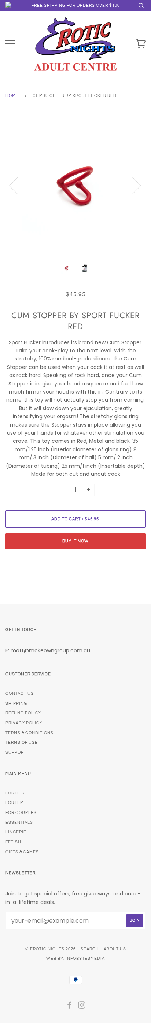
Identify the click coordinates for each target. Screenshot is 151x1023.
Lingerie (15, 832)
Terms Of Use (21, 742)
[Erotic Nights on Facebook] (69, 1007)
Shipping (16, 703)
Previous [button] (17, 185)
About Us (115, 949)
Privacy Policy (24, 723)
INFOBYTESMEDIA (85, 958)
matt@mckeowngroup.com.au (50, 650)
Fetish (13, 842)
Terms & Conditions (29, 733)
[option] (75, 185)
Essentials (19, 823)
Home (12, 96)
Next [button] (132, 185)
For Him (14, 803)
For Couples (21, 813)
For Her (15, 793)
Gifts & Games (22, 852)
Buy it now (75, 541)
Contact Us (19, 694)
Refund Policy (23, 713)
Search (90, 949)
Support (15, 752)
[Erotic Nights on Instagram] (82, 1007)
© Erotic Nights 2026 (50, 949)
